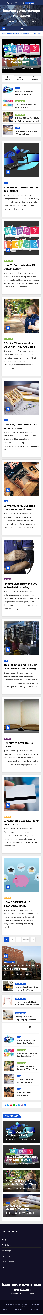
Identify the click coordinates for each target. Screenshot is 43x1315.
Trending (34, 79)
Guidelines (6, 1245)
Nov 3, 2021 (10, 432)
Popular (20, 79)
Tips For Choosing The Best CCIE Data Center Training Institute (20, 668)
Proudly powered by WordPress (14, 1304)
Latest (7, 79)
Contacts (6, 1309)
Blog (17, 88)
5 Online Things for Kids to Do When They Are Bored (21, 1184)
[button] (39, 28)
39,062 (26, 939)
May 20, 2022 (11, 68)
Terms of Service (19, 1309)
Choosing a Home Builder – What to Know (17, 1208)
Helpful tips (8, 55)
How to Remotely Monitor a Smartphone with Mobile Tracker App (27, 1005)
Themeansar (21, 1306)
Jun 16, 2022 (11, 195)
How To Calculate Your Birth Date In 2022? (19, 60)
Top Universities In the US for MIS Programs (21, 967)
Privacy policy (33, 1309)
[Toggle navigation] (21, 28)
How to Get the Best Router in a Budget (19, 1134)
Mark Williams (26, 68)
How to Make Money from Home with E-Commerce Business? (26, 990)
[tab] (12, 1027)
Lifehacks (7, 579)
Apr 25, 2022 (11, 351)
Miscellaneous (9, 962)
